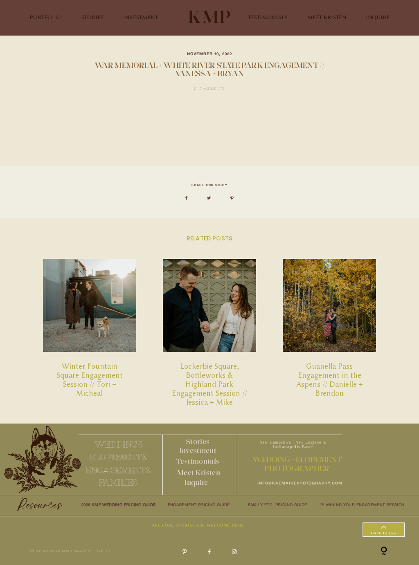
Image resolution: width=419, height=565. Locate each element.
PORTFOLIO (45, 17)
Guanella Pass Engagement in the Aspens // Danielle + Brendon (329, 333)
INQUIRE (378, 17)
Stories (198, 441)
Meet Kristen (198, 472)
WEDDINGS (119, 444)
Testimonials (197, 461)
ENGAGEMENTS (118, 470)
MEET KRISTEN (326, 17)
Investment (198, 450)
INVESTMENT (140, 17)
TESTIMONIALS (268, 17)
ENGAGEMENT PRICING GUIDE (199, 505)
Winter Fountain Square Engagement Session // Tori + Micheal (89, 333)
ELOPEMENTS (118, 457)
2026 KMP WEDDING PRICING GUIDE (118, 505)
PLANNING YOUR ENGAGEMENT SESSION (362, 505)
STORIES (92, 17)
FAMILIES (118, 482)
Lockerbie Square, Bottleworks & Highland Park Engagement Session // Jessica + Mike (209, 333)
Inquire (196, 482)
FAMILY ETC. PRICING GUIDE (277, 505)
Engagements (209, 89)
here (110, 146)
